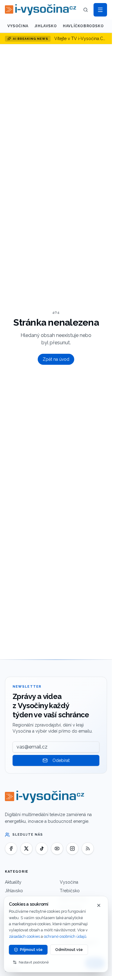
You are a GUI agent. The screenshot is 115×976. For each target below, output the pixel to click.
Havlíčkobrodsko (83, 26)
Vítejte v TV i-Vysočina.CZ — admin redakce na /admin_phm (80, 38)
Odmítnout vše (69, 950)
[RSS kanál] (88, 848)
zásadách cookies (24, 936)
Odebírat (61, 760)
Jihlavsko (46, 26)
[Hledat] (85, 10)
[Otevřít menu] (100, 10)
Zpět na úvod (56, 359)
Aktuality (13, 882)
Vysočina (18, 26)
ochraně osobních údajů (65, 936)
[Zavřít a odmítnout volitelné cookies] (98, 905)
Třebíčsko (70, 890)
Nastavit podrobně (34, 962)
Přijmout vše (31, 950)
